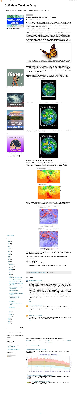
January (10, 316)
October (10, 267)
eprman (30, 315)
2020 (9, 249)
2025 (9, 241)
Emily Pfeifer (31, 305)
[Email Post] (47, 272)
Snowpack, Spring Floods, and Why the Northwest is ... (15, 288)
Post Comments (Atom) (35, 345)
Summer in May (12, 301)
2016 (9, 256)
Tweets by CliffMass (10, 235)
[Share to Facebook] (52, 272)
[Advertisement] (15, 49)
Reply (30, 301)
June (10, 274)
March (10, 312)
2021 (9, 248)
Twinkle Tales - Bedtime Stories (14, 349)
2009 (9, 321)
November (11, 266)
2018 (9, 253)
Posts (9, 354)
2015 (9, 258)
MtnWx (30, 280)
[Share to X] (51, 272)
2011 (9, 318)
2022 (9, 246)
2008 (9, 323)
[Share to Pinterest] (54, 272)
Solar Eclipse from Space (13, 290)
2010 (9, 319)
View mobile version (48, 342)
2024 (9, 243)
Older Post (69, 340)
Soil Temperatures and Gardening (15, 305)
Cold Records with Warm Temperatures (13, 299)
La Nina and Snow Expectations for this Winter (41, 381)
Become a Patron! (10, 90)
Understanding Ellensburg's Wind (15, 285)
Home (49, 340)
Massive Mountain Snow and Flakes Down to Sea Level (42, 375)
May (10, 275)
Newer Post (28, 340)
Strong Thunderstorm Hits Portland (15, 281)
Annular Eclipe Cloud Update (14, 291)
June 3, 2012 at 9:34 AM (37, 315)
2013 (9, 261)
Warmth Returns (12, 307)
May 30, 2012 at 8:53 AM (37, 280)
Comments (10, 356)
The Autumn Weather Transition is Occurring (36, 349)
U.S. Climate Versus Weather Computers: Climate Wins (14, 297)
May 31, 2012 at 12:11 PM (39, 305)
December (11, 264)
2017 (9, 254)
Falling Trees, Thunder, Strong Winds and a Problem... (16, 284)
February (11, 314)
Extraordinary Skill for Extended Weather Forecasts (15, 280)
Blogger (40, 413)
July (10, 272)
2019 (9, 251)
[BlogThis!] (50, 272)
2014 (9, 259)
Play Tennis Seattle (11, 346)
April (10, 311)
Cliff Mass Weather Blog (20, 5)
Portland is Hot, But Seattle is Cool (15, 277)
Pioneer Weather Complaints (14, 309)
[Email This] (49, 272)
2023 (9, 244)
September (11, 269)
